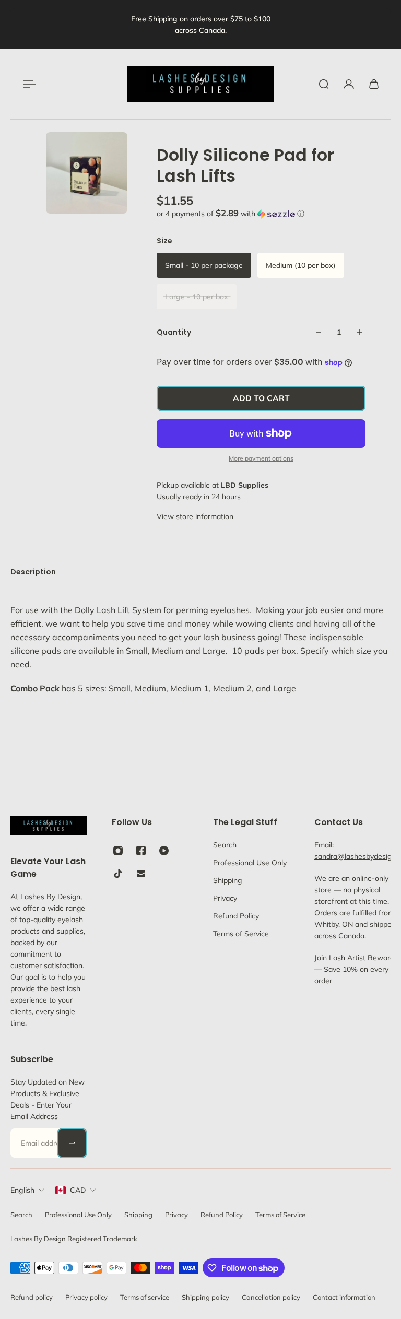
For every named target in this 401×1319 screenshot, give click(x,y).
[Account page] (348, 84)
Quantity (174, 332)
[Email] (140, 873)
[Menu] (27, 84)
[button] (261, 213)
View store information (195, 516)
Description (33, 572)
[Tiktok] (118, 873)
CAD (78, 1190)
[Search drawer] (323, 84)
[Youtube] (163, 850)
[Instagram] (118, 850)
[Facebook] (140, 850)
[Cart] (373, 84)
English (22, 1190)
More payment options (261, 458)
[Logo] (200, 84)
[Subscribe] (72, 1143)
